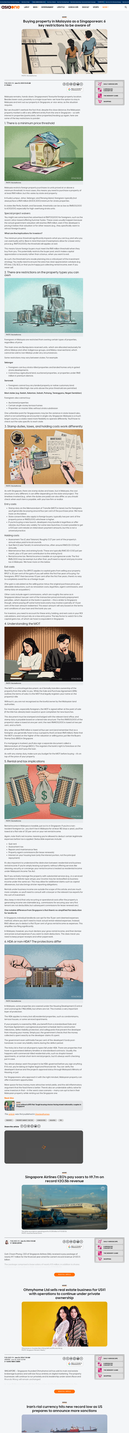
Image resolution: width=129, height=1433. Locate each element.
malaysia (52, 1120)
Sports (96, 7)
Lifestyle (60, 7)
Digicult (85, 7)
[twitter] (67, 84)
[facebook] (64, 84)
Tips (61, 1120)
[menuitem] (26, 7)
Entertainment (47, 7)
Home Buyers (41, 1120)
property (9, 1120)
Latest (26, 7)
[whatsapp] (74, 84)
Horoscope (73, 7)
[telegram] (71, 84)
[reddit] (78, 84)
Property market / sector (24, 1120)
